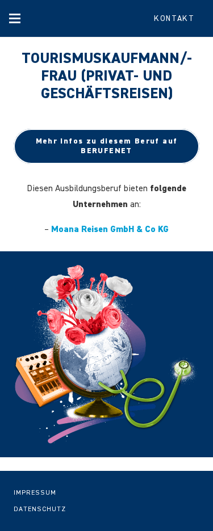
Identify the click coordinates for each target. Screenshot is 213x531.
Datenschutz (40, 509)
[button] (15, 18)
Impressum (35, 493)
